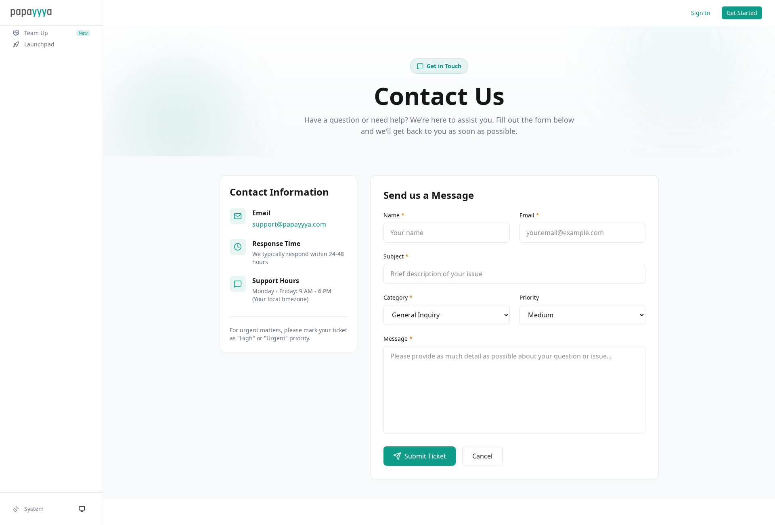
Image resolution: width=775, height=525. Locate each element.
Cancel (482, 456)
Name (393, 215)
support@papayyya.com (289, 224)
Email (529, 215)
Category (398, 297)
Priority (529, 297)
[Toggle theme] (82, 509)
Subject (395, 256)
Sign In (700, 13)
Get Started (742, 13)
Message (398, 338)
